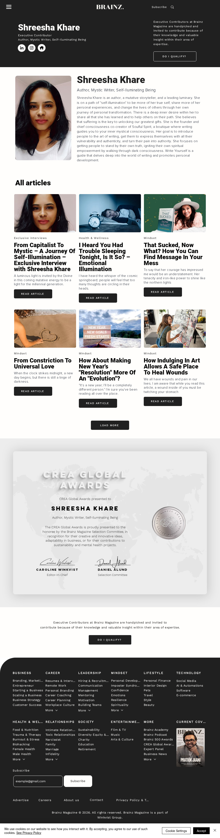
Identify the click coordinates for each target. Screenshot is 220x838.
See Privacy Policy (28, 832)
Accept (201, 831)
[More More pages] (56, 710)
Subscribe (159, 7)
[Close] (214, 831)
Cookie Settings (176, 831)
